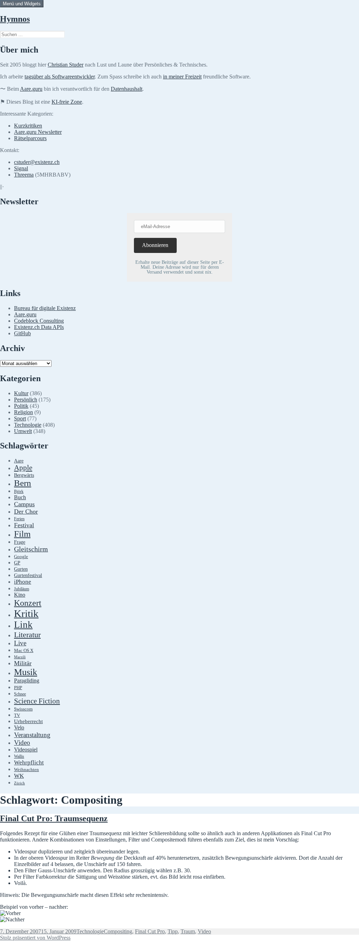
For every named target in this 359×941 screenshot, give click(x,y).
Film (22, 533)
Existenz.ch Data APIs (39, 327)
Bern (22, 483)
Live (20, 643)
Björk (18, 491)
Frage (19, 542)
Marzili (20, 657)
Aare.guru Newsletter (38, 132)
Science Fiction (37, 701)
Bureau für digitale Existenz (45, 308)
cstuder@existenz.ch (37, 162)
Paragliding (26, 681)
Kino (19, 595)
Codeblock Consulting (39, 321)
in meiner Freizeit (182, 77)
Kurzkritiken (28, 126)
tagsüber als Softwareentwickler (60, 77)
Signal (21, 168)
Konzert (27, 602)
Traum (188, 931)
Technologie (27, 425)
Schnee (20, 694)
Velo (19, 727)
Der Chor (26, 511)
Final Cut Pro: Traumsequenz (54, 818)
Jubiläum (21, 589)
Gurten (21, 569)
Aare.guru (31, 89)
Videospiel (26, 750)
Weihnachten (26, 769)
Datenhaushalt (126, 89)
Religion (23, 412)
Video (22, 742)
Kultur (21, 393)
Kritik (26, 613)
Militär (23, 663)
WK (19, 775)
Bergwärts (24, 475)
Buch (20, 497)
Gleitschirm (31, 549)
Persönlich (25, 400)
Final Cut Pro (150, 931)
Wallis (19, 756)
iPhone (22, 581)
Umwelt (23, 431)
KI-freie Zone (67, 102)
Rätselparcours (30, 138)
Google (21, 556)
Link (23, 624)
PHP (18, 687)
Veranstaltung (32, 735)
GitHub (22, 333)
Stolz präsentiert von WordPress (35, 938)
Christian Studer (65, 65)
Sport (20, 418)
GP (17, 562)
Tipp (173, 931)
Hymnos (15, 18)
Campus (24, 504)
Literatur (27, 634)
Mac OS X (23, 650)
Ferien (19, 519)
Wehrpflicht (29, 762)
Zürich (19, 783)
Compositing (118, 931)
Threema (24, 175)
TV (17, 715)
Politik (21, 406)
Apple (23, 468)
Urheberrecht (28, 721)
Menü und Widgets (22, 3)
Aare (18, 460)
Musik (25, 672)
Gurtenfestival (28, 575)
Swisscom (23, 709)
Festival (24, 525)
